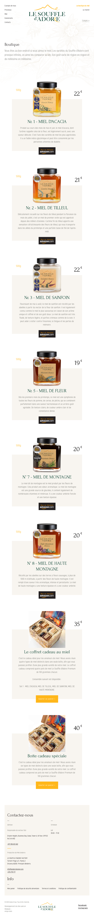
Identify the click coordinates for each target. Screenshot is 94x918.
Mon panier (11, 888)
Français (85, 20)
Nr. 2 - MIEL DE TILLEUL (47, 207)
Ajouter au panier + (47, 699)
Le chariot (86, 10)
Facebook (82, 905)
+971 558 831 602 (12, 844)
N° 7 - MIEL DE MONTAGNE (47, 477)
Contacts (8, 22)
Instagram (83, 908)
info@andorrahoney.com (15, 869)
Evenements (9, 18)
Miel (6, 14)
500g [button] (18, 90)
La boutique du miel (82, 6)
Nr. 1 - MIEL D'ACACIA (47, 121)
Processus (8, 10)
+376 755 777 (11, 872)
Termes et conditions (49, 888)
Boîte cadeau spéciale (47, 755)
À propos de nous (10, 6)
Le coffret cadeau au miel (47, 651)
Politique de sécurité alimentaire (28, 888)
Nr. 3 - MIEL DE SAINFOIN (47, 297)
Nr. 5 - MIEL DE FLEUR (47, 390)
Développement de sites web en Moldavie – (15, 907)
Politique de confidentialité (67, 888)
